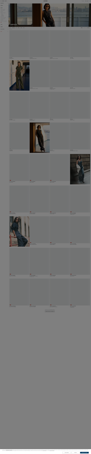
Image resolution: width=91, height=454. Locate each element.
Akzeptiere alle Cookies (84, 452)
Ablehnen (75, 452)
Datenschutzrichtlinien (52, 450)
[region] (45, 451)
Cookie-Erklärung (44, 450)
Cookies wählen (67, 452)
